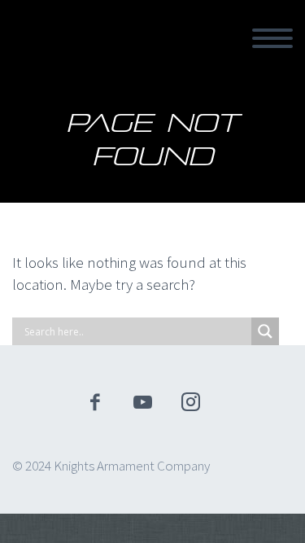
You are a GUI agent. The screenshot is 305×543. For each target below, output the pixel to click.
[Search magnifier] (265, 331)
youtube (142, 402)
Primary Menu (272, 38)
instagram (190, 402)
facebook (94, 402)
